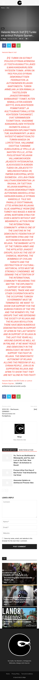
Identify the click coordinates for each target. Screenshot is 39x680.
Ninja (4, 38)
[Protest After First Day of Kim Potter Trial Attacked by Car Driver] (7, 472)
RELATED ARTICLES (9, 450)
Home (3, 8)
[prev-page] (3, 490)
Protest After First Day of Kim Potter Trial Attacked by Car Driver (25, 472)
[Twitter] (9, 45)
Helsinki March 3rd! (9, 52)
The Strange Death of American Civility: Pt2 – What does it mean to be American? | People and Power (19, 599)
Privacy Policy (15, 674)
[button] (3, 3)
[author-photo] (20, 434)
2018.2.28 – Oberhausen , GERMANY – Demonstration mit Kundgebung (10, 412)
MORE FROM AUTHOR (26, 450)
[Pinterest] (14, 45)
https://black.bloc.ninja (19, 439)
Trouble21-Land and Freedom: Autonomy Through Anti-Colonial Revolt (17, 621)
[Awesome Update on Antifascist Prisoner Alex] (7, 482)
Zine (8, 8)
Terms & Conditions (27, 674)
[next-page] (6, 490)
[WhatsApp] (18, 45)
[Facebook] (4, 45)
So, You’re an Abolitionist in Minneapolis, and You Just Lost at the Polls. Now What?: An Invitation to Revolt (24, 460)
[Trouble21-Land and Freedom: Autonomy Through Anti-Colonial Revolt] (19, 618)
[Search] (36, 3)
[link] (35, 409)
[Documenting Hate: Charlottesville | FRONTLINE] (19, 574)
